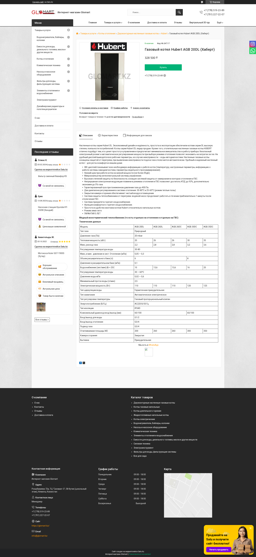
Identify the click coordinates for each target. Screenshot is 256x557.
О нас (37, 118)
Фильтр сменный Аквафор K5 (52, 176)
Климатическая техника (48, 65)
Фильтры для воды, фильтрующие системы (48, 82)
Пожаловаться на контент (140, 554)
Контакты (39, 133)
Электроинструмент (47, 100)
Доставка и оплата (157, 22)
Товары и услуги (112, 22)
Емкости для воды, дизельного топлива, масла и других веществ (51, 49)
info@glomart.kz (39, 536)
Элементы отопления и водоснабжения (48, 92)
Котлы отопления (106, 33)
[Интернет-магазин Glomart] (43, 12)
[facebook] (80, 363)
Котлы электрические (144, 419)
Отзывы (178, 22)
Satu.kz (141, 551)
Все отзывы (41, 319)
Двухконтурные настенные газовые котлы (138, 33)
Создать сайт (38, 2)
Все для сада (140, 456)
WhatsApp (154, 345)
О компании (134, 22)
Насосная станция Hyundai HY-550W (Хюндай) (53, 208)
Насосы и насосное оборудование (46, 73)
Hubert (164, 33)
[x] (84, 363)
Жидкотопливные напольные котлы (151, 415)
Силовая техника (142, 443)
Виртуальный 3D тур (199, 22)
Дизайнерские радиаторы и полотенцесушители (50, 107)
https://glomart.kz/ (40, 526)
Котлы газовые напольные (147, 407)
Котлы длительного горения (147, 411)
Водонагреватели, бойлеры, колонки (50, 38)
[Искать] (179, 12)
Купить (163, 67)
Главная (93, 22)
